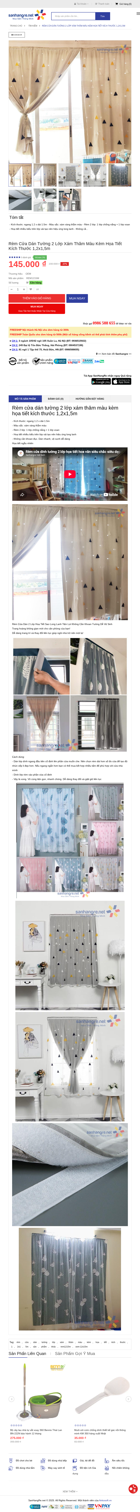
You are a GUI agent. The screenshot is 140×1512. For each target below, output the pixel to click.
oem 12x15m (81, 1347)
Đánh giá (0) (56, 398)
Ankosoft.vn (105, 1500)
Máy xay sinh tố (56, 1467)
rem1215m (66, 1347)
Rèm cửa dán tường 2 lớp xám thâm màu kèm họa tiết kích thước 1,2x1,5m (83, 26)
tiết (105, 1342)
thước (122, 1342)
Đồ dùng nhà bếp (57, 1460)
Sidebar (17, 35)
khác (53, 1347)
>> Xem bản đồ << (114, 353)
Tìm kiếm (32, 26)
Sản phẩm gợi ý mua (75, 1353)
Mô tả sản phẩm (25, 398)
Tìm (102, 16)
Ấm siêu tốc (118, 1460)
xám (62, 1342)
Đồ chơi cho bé (24, 1460)
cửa (27, 1342)
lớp (53, 1342)
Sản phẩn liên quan (27, 1353)
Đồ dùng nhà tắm (25, 1467)
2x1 (19, 1347)
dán (35, 1342)
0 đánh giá (26, 257)
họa (97, 1342)
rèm (18, 1342)
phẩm (44, 1347)
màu (80, 1342)
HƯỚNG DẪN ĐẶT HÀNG (90, 398)
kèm (89, 1342)
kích (113, 1342)
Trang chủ (16, 26)
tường (44, 1342)
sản (35, 1347)
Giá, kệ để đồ (87, 1460)
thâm (71, 1342)
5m (26, 1347)
